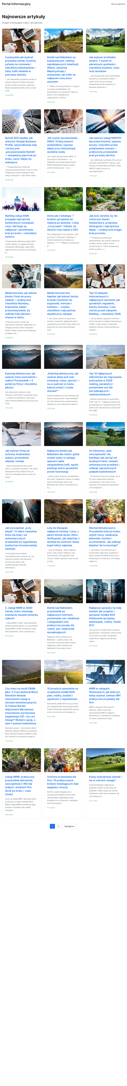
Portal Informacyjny (16, 4)
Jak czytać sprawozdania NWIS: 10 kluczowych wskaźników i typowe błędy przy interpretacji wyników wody (62, 144)
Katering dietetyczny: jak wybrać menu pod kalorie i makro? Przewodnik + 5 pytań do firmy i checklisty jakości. (21, 380)
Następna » (69, 826)
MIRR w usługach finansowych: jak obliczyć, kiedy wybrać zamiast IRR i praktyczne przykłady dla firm (105, 695)
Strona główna (118, 4)
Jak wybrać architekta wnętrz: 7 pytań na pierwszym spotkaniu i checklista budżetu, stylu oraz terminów (104, 64)
